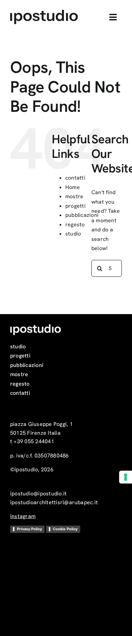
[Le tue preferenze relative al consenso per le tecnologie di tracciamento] (125, 477)
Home (72, 187)
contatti (75, 177)
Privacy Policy (29, 529)
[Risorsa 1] (44, 12)
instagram (23, 516)
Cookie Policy (65, 529)
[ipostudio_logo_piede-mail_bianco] (35, 326)
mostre (74, 196)
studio (73, 233)
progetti (75, 205)
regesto (75, 224)
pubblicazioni (81, 215)
